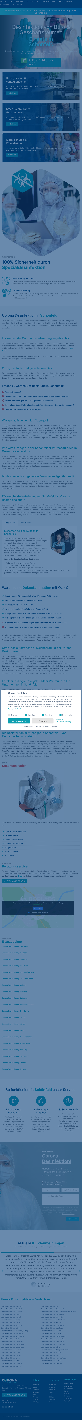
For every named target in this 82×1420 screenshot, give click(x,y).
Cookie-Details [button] (29, 726)
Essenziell (14, 715)
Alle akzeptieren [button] (19, 721)
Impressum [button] (54, 726)
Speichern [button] (42, 721)
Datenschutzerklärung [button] (42, 726)
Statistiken (31, 715)
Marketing (48, 715)
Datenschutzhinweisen (15, 709)
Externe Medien (67, 715)
